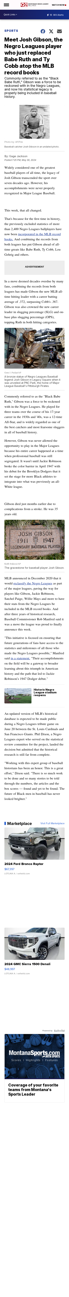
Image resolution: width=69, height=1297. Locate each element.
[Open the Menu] (6, 5)
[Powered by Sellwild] (59, 1030)
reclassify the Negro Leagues (32, 583)
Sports (11, 31)
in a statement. (20, 658)
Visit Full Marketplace (52, 823)
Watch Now (58, 5)
